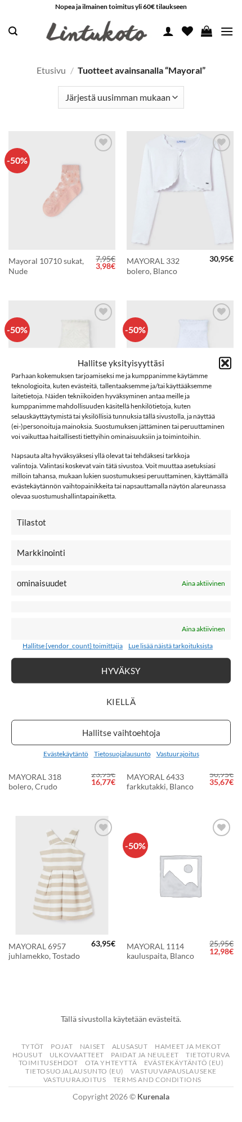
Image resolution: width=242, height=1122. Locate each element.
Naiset (92, 1046)
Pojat (62, 1046)
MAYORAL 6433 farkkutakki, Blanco (160, 782)
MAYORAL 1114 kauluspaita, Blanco (160, 951)
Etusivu (51, 70)
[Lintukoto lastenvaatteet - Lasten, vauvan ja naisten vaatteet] (98, 31)
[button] (225, 363)
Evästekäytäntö (65, 754)
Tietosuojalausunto (122, 754)
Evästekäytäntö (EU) (184, 1062)
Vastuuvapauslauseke (174, 1071)
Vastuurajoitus (177, 754)
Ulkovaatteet (77, 1055)
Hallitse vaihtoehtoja (121, 733)
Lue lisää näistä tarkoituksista (170, 646)
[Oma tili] (168, 31)
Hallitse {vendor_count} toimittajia (73, 646)
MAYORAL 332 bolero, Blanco (153, 266)
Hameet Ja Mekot (188, 1046)
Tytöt (32, 1046)
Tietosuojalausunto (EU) (74, 1071)
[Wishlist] (187, 31)
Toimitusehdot (48, 1062)
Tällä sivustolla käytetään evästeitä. (121, 1019)
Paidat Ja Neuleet (144, 1055)
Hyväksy (120, 671)
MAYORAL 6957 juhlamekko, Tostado (44, 951)
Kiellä (121, 702)
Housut (27, 1055)
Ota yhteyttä (111, 1062)
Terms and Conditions (157, 1079)
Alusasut (130, 1046)
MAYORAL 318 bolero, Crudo (34, 782)
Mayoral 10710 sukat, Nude (46, 266)
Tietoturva (208, 1055)
